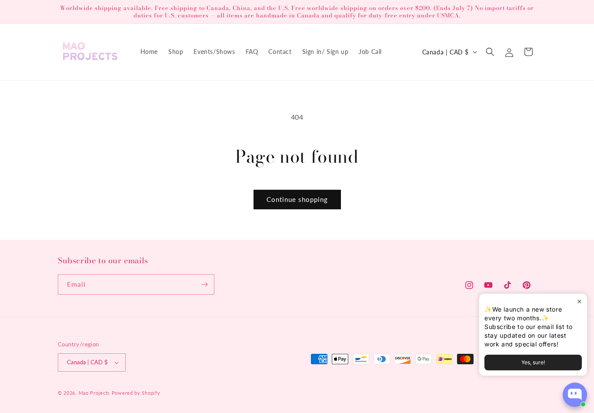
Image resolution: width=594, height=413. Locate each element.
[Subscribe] (204, 284)
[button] (490, 51)
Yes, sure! (533, 362)
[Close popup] (579, 301)
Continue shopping (297, 199)
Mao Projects (94, 393)
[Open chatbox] (575, 395)
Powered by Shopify (136, 393)
